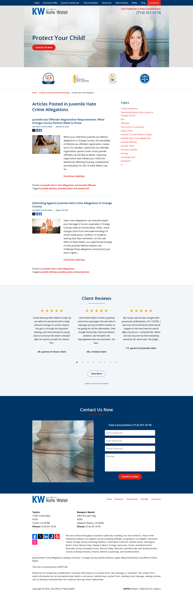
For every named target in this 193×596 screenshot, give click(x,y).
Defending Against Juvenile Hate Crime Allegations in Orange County (72, 204)
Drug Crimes (127, 130)
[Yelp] (57, 536)
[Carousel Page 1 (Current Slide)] (77, 362)
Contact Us (154, 3)
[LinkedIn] (45, 536)
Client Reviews (121, 3)
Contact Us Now (44, 47)
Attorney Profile (50, 3)
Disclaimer (119, 499)
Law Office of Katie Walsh (62, 588)
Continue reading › (74, 176)
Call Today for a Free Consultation (141, 8)
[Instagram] (34, 542)
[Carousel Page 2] (82, 362)
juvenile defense (49, 188)
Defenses (125, 123)
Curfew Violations (129, 108)
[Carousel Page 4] (93, 362)
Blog (143, 3)
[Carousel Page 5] (99, 362)
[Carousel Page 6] (105, 362)
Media (134, 3)
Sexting (124, 153)
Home (36, 3)
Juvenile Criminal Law (70, 3)
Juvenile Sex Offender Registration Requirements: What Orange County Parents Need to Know (68, 121)
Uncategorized (128, 157)
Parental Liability (129, 149)
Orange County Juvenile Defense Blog (54, 93)
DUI (122, 119)
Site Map (144, 499)
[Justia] (51, 536)
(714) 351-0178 (148, 12)
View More (96, 373)
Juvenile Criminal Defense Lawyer (136, 134)
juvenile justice (65, 188)
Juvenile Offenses (87, 185)
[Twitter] (40, 536)
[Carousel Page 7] (110, 362)
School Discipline (91, 3)
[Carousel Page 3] (88, 362)
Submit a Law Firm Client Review (96, 383)
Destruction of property (132, 127)
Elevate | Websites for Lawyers (142, 588)
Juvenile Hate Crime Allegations (58, 185)
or (122, 164)
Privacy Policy (132, 499)
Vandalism (126, 161)
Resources (106, 3)
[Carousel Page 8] (116, 362)
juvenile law (83, 188)
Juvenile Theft (127, 145)
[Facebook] (34, 536)
